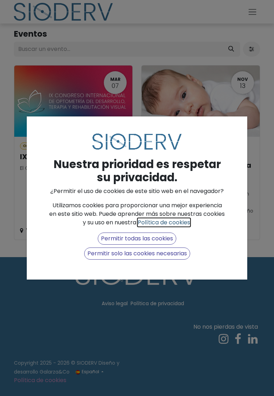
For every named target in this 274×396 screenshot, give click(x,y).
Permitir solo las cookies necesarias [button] (137, 253)
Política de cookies (164, 222)
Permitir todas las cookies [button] (137, 238)
